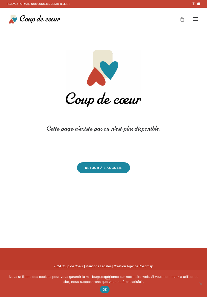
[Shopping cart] (180, 19)
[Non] (200, 283)
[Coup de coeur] (34, 19)
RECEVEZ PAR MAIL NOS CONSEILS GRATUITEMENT (38, 3)
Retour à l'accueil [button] (103, 168)
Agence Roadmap (140, 266)
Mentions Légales (99, 266)
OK (104, 289)
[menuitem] (193, 4)
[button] (193, 4)
